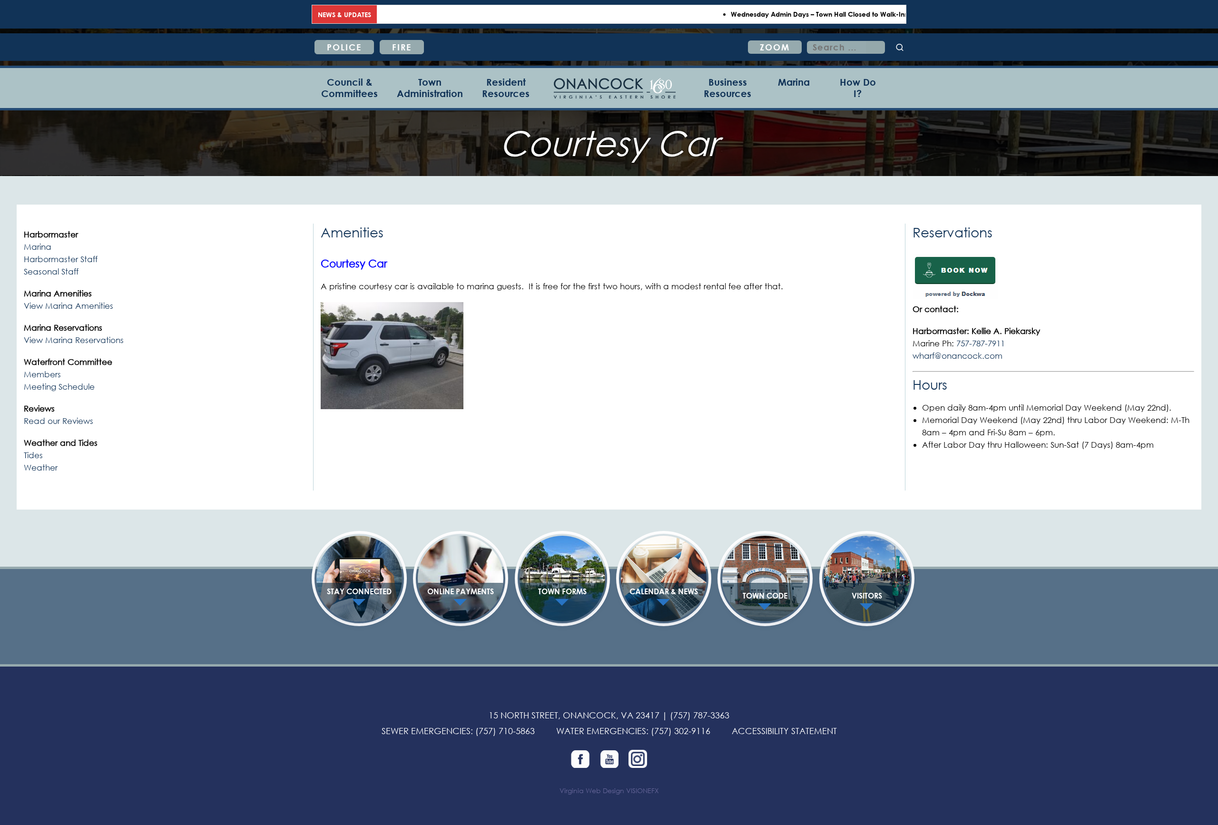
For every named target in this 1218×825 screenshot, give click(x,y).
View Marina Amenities (68, 306)
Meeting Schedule (59, 387)
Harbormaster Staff (61, 259)
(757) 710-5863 (505, 731)
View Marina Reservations (74, 340)
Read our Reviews (58, 421)
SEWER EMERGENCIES (426, 731)
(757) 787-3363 (699, 715)
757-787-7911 (980, 343)
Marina (37, 247)
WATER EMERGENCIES (601, 731)
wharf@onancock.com (957, 356)
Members (42, 374)
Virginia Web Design (592, 790)
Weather (41, 467)
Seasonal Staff (51, 271)
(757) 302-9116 (680, 731)
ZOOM (775, 47)
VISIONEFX (642, 790)
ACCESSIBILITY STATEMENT (784, 731)
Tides (33, 455)
